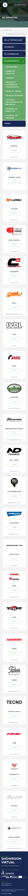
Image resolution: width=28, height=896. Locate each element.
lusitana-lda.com (14, 408)
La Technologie (13, 40)
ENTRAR (14, 150)
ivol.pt (14, 345)
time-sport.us (14, 754)
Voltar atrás (8, 30)
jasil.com (14, 377)
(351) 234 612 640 (6, 883)
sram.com (14, 659)
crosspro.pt (14, 282)
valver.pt (14, 816)
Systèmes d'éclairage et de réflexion (14, 102)
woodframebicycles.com (14, 848)
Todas (7, 123)
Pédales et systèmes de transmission (12, 85)
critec (10, 893)
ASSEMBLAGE (11, 54)
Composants (11, 61)
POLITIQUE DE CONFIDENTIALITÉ (10, 865)
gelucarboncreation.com (14, 314)
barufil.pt (14, 157)
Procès (9, 47)
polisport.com (14, 534)
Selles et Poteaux (14, 95)
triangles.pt (14, 785)
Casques (10, 78)
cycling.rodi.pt (14, 597)
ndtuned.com (14, 471)
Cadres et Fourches (10, 73)
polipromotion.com (14, 502)
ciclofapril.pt (14, 251)
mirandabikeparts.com (14, 439)
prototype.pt (14, 565)
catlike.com (14, 219)
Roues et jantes (13, 91)
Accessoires (12, 67)
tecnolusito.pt (14, 722)
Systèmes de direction (11, 110)
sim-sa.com (14, 628)
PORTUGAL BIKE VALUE (20, 889)
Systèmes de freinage (11, 117)
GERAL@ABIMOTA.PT (6, 885)
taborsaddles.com (14, 691)
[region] (14, 13)
